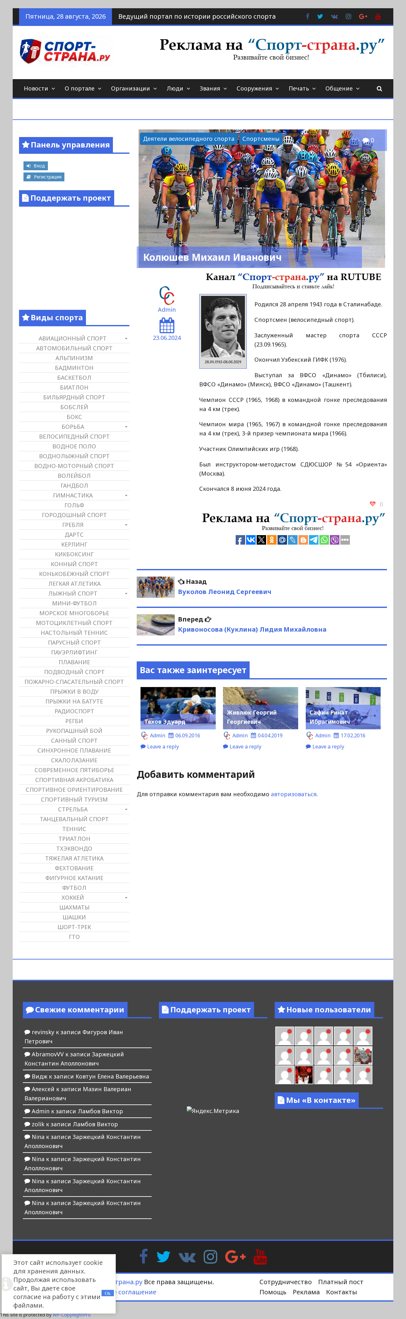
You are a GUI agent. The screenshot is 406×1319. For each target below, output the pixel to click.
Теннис (74, 829)
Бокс (74, 417)
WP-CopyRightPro (72, 1315)
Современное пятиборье (74, 770)
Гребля (72, 524)
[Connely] (304, 1055)
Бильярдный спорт (74, 397)
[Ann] (284, 1055)
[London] (284, 1036)
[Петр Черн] (363, 1036)
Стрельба (73, 809)
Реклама (306, 1292)
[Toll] (343, 1036)
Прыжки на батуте (74, 701)
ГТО (74, 937)
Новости (36, 88)
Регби (74, 721)
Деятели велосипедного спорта (188, 138)
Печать (299, 88)
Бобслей (74, 407)
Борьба (73, 426)
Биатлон (74, 387)
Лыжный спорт (72, 593)
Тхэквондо (74, 848)
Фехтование (74, 868)
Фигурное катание (74, 878)
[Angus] (304, 1036)
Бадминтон (74, 368)
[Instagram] (210, 1256)
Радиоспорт (74, 711)
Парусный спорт (74, 642)
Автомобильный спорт (74, 348)
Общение (339, 88)
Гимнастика (73, 495)
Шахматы (74, 907)
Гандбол (74, 485)
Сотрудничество (285, 1282)
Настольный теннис (74, 632)
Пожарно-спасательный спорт (74, 681)
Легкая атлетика (74, 583)
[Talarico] (323, 1036)
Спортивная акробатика (74, 780)
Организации (130, 88)
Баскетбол (74, 377)
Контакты (341, 1292)
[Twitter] (163, 1256)
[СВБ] (363, 1075)
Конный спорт (74, 564)
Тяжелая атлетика (74, 858)
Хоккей (73, 897)
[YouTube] (260, 1256)
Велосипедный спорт (74, 436)
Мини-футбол (74, 603)
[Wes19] (363, 1055)
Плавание (74, 662)
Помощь (272, 1292)
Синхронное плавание (74, 750)
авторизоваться (294, 794)
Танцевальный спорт (74, 819)
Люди (175, 88)
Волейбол (74, 475)
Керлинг (74, 544)
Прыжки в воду (74, 691)
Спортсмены (260, 138)
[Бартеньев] (323, 1075)
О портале (80, 88)
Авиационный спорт (73, 338)
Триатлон (74, 838)
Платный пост (340, 1282)
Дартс (74, 534)
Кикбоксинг (74, 554)
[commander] (343, 1055)
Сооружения (254, 88)
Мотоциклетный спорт (74, 623)
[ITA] (284, 1075)
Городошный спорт (74, 515)
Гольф (74, 505)
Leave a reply (163, 746)
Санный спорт (74, 740)
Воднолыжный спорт (74, 456)
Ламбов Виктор (100, 1111)
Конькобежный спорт (74, 574)
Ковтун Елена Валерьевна (112, 1076)
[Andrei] (343, 1075)
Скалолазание (74, 760)
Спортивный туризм (74, 799)
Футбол (74, 887)
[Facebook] (143, 1256)
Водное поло (74, 446)
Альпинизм (74, 358)
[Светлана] (323, 1055)
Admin (167, 309)
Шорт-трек (74, 927)
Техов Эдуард (165, 721)
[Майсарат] (304, 1075)
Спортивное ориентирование (74, 789)
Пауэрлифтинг (74, 652)
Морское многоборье (74, 613)
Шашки (74, 917)
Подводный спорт (74, 672)
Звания (210, 88)
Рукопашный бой (74, 731)
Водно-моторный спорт (74, 466)
